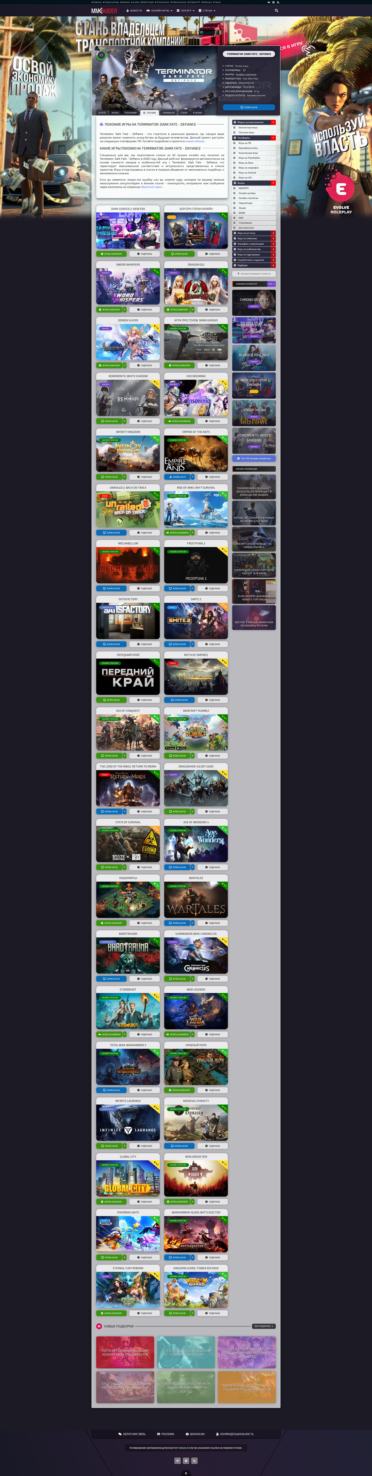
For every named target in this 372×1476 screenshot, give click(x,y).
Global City (128, 1156)
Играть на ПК (181, 254)
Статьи (207, 10)
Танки (218, 2)
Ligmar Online (254, 410)
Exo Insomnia (196, 376)
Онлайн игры (160, 10)
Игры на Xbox (246, 162)
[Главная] (104, 10)
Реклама (167, 1434)
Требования (131, 112)
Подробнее (146, 254)
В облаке (197, 112)
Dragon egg (196, 264)
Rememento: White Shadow (128, 376)
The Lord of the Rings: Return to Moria (128, 766)
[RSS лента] (278, 2)
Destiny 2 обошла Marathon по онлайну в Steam (254, 624)
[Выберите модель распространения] (234, 128)
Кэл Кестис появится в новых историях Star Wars (254, 519)
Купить (115, 112)
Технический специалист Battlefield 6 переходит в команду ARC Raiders (254, 491)
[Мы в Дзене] (186, 1460)
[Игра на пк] (244, 70)
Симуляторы (107, 607)
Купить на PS (179, 477)
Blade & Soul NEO (254, 355)
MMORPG (105, 217)
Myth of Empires (196, 655)
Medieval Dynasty (196, 1100)
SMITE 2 (196, 599)
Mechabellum (128, 543)
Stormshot (128, 989)
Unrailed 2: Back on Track (128, 487)
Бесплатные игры (248, 127)
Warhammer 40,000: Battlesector (196, 1212)
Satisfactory (128, 599)
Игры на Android (247, 172)
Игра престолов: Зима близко (196, 320)
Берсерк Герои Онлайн (196, 208)
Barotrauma (128, 933)
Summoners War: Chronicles (196, 933)
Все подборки (262, 1326)
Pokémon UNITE (128, 1212)
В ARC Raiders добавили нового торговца (254, 597)
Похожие (151, 112)
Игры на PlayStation (249, 158)
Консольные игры (248, 153)
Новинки (97, 2)
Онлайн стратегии (246, 74)
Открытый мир (112, 2)
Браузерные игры (248, 148)
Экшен (105, 496)
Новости (136, 10)
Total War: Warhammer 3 (128, 1045)
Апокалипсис (163, 2)
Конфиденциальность (237, 1434)
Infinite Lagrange (128, 1100)
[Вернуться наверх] (186, 1473)
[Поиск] (276, 10)
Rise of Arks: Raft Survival (196, 487)
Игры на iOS (245, 177)
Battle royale (148, 2)
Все (270, 284)
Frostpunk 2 (196, 543)
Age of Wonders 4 (196, 822)
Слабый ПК (194, 2)
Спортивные (245, 222)
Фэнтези (126, 2)
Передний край (128, 655)
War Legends (196, 989)
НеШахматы (128, 878)
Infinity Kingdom (128, 431)
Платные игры (246, 132)
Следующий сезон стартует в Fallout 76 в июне (254, 571)
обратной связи (151, 186)
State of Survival (128, 822)
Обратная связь (134, 1434)
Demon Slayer (128, 320)
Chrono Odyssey (254, 299)
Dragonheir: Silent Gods (196, 766)
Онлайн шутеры (247, 193)
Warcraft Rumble (196, 710)
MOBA (172, 607)
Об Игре (102, 112)
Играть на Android (181, 421)
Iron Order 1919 (196, 1156)
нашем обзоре (194, 141)
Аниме (136, 2)
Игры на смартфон (249, 167)
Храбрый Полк (196, 1045)
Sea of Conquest (128, 710)
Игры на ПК (245, 143)
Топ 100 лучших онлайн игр (256, 458)
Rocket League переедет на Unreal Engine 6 (254, 545)
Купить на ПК (250, 107)
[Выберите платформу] (234, 143)
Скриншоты (169, 112)
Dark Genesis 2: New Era (128, 208)
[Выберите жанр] (234, 188)
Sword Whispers (128, 264)
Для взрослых (246, 227)
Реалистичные (179, 2)
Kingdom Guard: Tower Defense (196, 1268)
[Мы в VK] (269, 2)
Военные (207, 2)
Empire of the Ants (196, 431)
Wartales (196, 878)
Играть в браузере (113, 254)
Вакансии (197, 1434)
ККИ (171, 217)
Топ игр (186, 10)
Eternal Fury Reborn (128, 1268)
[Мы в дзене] (273, 2)
